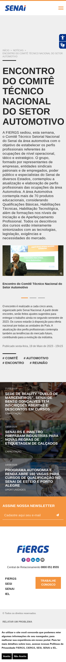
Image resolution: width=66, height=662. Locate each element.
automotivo (37, 358)
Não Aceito (20, 656)
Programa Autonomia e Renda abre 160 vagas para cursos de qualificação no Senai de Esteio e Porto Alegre (32, 477)
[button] (8, 272)
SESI (39, 647)
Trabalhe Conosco (48, 582)
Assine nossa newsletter (29, 506)
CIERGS (30, 647)
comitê (11, 358)
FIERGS (20, 647)
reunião (40, 363)
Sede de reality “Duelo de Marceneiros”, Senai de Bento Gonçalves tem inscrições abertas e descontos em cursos (31, 401)
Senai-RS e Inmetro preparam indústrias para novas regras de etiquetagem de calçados (31, 437)
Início (6, 50)
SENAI (47, 647)
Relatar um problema (17, 621)
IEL (55, 647)
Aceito (6, 656)
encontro (14, 363)
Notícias (18, 50)
